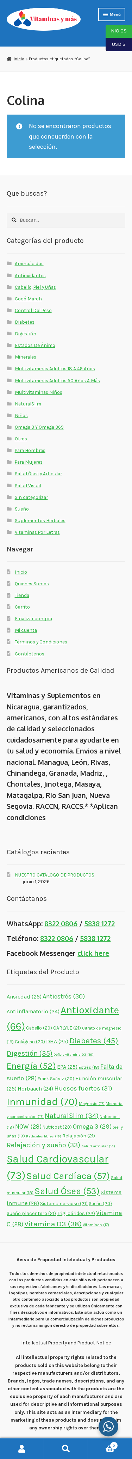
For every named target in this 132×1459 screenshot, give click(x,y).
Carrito (22, 607)
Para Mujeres (29, 462)
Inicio (19, 58)
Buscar (66, 1449)
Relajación (78, 1135)
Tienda (22, 595)
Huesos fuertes (83, 1088)
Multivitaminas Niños (38, 392)
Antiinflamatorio (33, 1011)
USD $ (116, 44)
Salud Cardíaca (68, 1176)
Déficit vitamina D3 (74, 1054)
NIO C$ (116, 31)
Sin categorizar (31, 497)
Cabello (39, 1028)
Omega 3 (92, 1126)
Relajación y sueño (43, 1145)
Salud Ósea (67, 1191)
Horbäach (35, 1089)
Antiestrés (64, 996)
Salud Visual (28, 485)
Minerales (25, 357)
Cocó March (28, 298)
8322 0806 (60, 923)
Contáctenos (29, 654)
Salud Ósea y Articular (38, 473)
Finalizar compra (33, 618)
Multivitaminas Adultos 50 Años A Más (57, 380)
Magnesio (92, 1103)
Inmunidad (42, 1101)
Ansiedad (24, 996)
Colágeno (30, 1041)
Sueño (22, 509)
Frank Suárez (56, 1078)
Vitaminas (96, 1224)
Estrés (88, 1067)
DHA (57, 1041)
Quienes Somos (32, 583)
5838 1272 (99, 923)
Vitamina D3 (53, 1224)
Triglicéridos (76, 1213)
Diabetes (24, 322)
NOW (28, 1126)
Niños (21, 415)
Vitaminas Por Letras (37, 532)
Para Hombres (30, 450)
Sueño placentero (31, 1213)
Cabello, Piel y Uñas (35, 287)
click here (93, 953)
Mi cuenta (26, 630)
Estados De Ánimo (35, 345)
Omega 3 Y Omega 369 (39, 427)
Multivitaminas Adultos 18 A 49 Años (55, 368)
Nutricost (57, 1127)
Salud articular (98, 1146)
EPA (67, 1066)
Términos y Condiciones (41, 642)
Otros (21, 438)
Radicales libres (43, 1136)
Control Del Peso (33, 310)
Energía (31, 1066)
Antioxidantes (30, 275)
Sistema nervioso (64, 1203)
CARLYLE (67, 1028)
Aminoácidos (29, 263)
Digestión (25, 333)
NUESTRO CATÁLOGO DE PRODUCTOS (54, 875)
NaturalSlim (28, 404)
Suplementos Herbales (40, 520)
